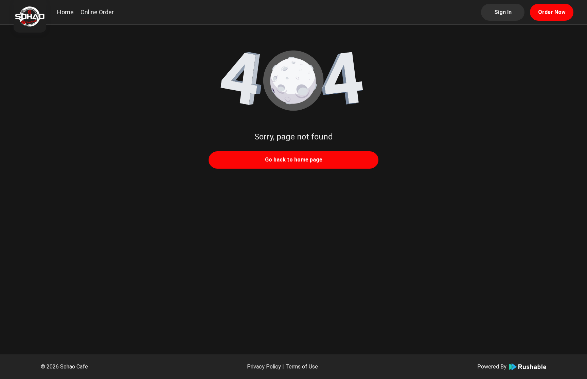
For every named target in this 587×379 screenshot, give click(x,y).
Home (65, 12)
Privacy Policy (264, 366)
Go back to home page (293, 159)
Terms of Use (301, 366)
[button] (293, 81)
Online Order (97, 12)
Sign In (503, 12)
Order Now (552, 12)
